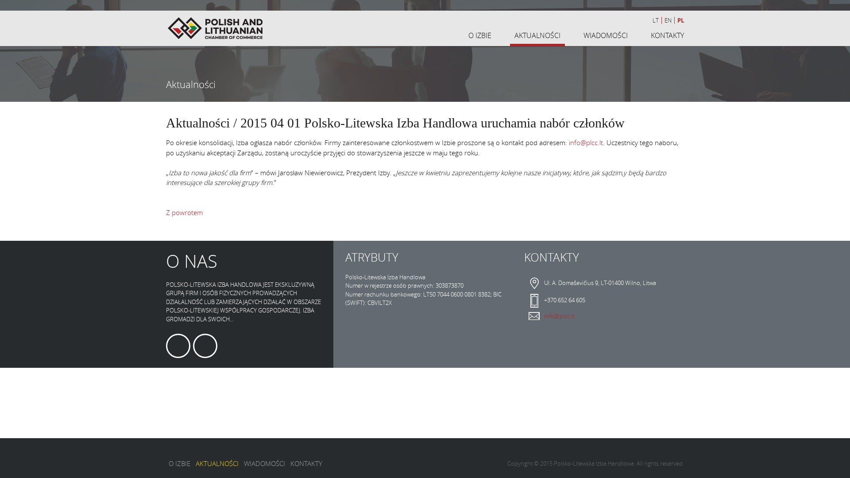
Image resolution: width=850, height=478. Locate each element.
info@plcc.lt (586, 142)
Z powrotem (184, 212)
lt (656, 20)
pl (680, 20)
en (668, 20)
